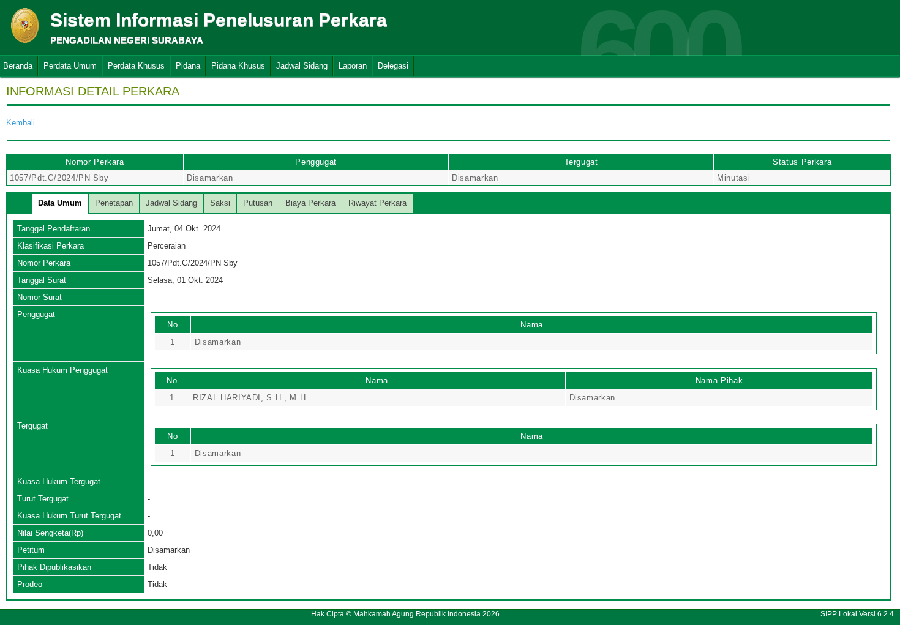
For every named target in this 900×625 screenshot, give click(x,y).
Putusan (257, 203)
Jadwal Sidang (302, 65)
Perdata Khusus (136, 65)
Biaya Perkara (310, 203)
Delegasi (393, 65)
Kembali (20, 122)
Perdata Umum (70, 65)
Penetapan (114, 203)
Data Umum (60, 203)
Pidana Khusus (238, 65)
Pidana (188, 65)
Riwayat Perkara (377, 203)
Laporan (353, 65)
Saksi (220, 203)
